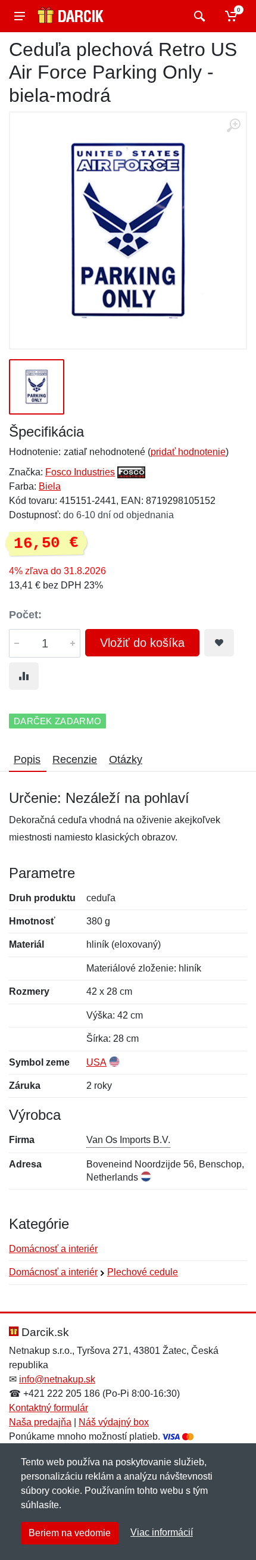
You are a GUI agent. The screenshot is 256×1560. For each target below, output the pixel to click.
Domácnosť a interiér (53, 1249)
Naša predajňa (40, 1422)
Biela (50, 486)
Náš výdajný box (114, 1422)
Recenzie (74, 759)
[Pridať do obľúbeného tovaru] (219, 642)
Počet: (25, 615)
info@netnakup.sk (57, 1379)
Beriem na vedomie (70, 1533)
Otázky (125, 759)
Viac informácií (161, 1532)
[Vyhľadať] (198, 16)
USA (96, 1062)
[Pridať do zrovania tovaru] (24, 676)
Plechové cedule (142, 1272)
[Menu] (19, 16)
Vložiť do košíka (142, 642)
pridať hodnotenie (188, 452)
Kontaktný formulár (48, 1408)
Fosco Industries (80, 472)
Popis (27, 759)
